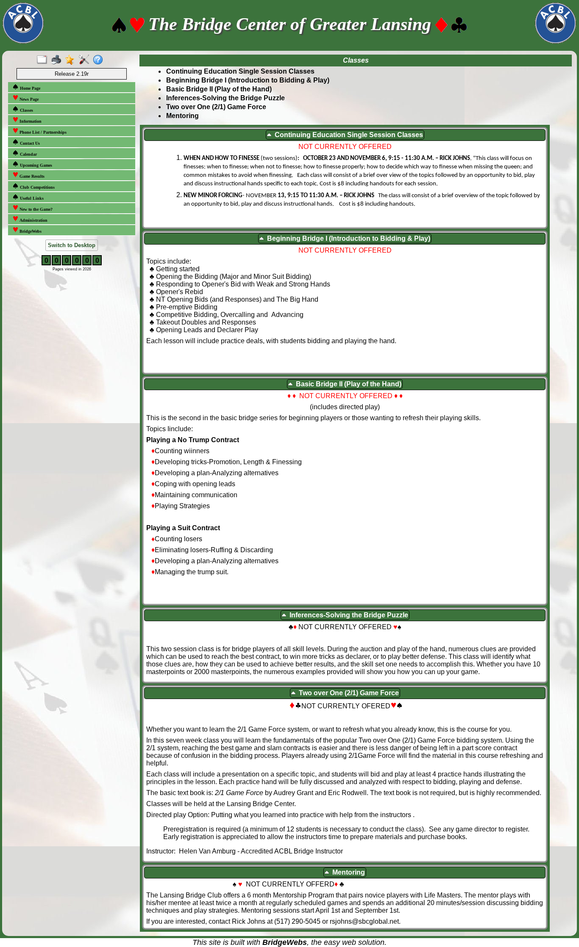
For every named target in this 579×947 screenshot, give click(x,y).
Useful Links (31, 198)
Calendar (28, 154)
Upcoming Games (35, 165)
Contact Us (29, 143)
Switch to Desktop (71, 245)
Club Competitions (37, 187)
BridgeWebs (30, 231)
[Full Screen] (44, 60)
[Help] (100, 60)
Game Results (31, 176)
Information (30, 121)
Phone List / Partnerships (42, 132)
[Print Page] (58, 60)
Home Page (29, 88)
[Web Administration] (86, 60)
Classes (26, 110)
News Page (28, 99)
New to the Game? (35, 209)
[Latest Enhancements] (72, 60)
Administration (32, 220)
